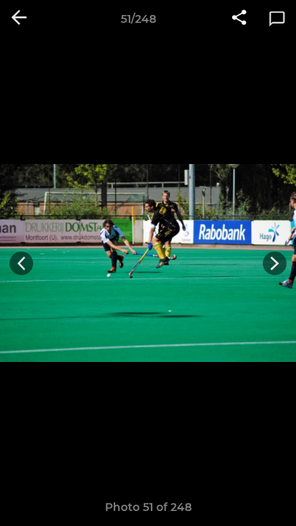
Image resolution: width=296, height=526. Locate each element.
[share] (239, 19)
